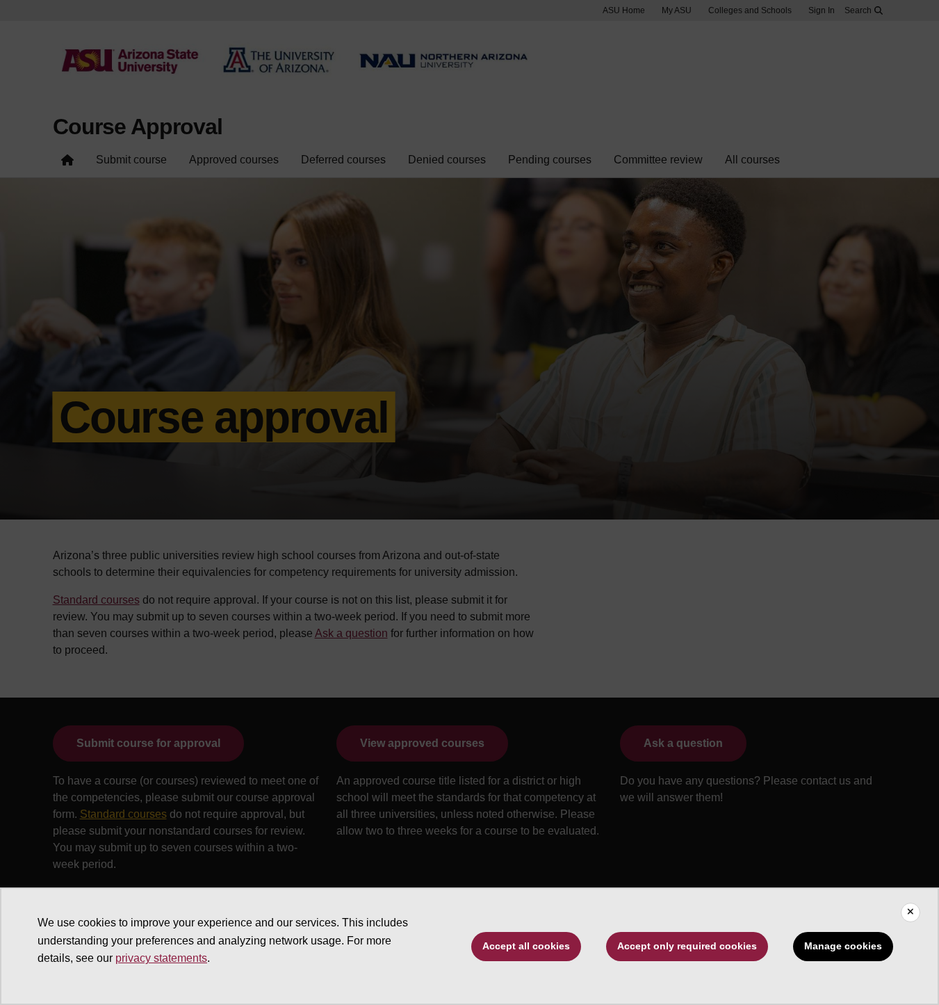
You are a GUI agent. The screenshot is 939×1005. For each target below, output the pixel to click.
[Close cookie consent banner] (910, 912)
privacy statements (161, 958)
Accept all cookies (526, 945)
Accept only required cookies (687, 945)
